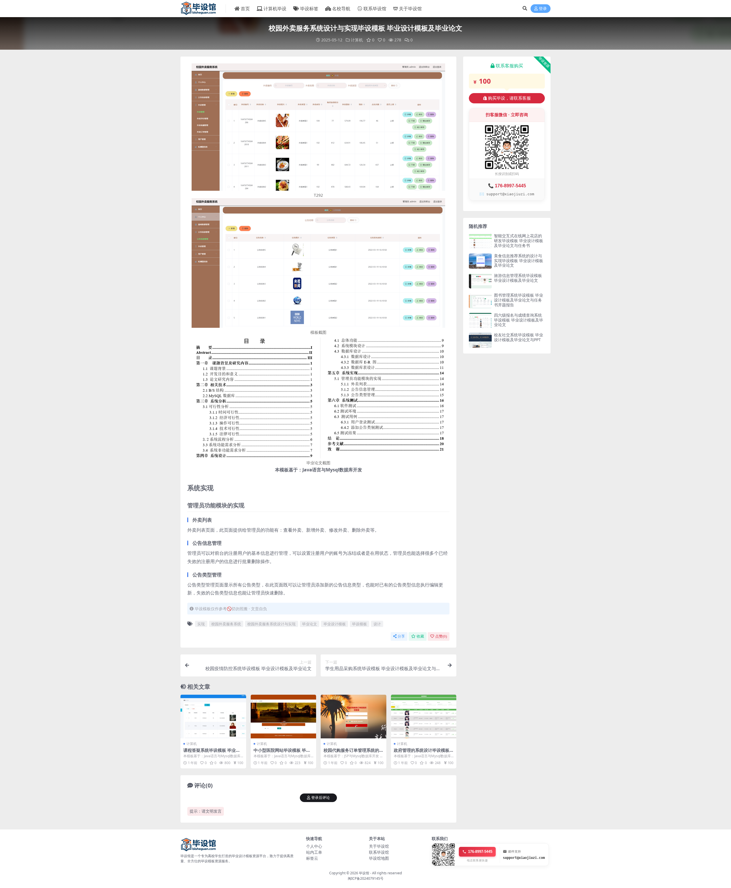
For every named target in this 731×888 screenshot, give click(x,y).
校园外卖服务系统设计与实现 (271, 623)
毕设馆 (364, 873)
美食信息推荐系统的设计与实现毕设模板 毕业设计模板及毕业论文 (518, 260)
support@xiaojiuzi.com (524, 858)
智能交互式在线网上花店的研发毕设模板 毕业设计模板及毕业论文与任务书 (518, 240)
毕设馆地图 (379, 858)
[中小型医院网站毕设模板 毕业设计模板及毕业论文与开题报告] (283, 716)
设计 (377, 623)
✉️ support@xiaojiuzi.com (506, 194)
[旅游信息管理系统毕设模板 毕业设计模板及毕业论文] (480, 280)
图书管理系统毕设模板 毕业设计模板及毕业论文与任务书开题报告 (518, 300)
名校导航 (341, 8)
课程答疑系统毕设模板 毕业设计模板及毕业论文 (211, 752)
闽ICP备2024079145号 (365, 878)
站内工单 (314, 852)
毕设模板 (359, 623)
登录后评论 (320, 797)
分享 (401, 636)
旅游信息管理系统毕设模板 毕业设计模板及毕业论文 (518, 278)
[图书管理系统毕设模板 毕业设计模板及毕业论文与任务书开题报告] (480, 300)
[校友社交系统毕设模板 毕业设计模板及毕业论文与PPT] (480, 340)
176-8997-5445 (480, 851)
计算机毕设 (275, 8)
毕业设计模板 (335, 623)
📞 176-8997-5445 (507, 185)
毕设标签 (309, 8)
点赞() (441, 636)
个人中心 (314, 846)
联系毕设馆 (375, 8)
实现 (201, 623)
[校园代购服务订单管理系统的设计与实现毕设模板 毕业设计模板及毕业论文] (353, 716)
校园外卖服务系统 (226, 623)
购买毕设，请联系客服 (509, 98)
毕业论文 (309, 623)
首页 (245, 8)
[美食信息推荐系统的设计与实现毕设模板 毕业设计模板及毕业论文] (480, 261)
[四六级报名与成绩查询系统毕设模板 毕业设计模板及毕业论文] (480, 320)
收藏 (420, 636)
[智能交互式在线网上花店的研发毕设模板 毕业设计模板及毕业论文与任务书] (480, 241)
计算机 (357, 40)
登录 (543, 9)
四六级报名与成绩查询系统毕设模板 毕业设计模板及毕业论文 (518, 320)
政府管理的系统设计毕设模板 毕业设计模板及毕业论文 (421, 752)
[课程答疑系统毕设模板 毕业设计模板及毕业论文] (213, 716)
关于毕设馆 (410, 8)
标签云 (312, 858)
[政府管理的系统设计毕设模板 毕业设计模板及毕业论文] (424, 716)
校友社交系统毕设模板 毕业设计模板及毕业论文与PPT (518, 337)
